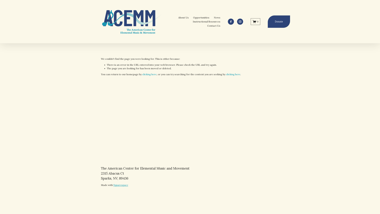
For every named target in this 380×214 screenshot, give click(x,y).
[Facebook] (231, 22)
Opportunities (201, 17)
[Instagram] (240, 22)
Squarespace (120, 185)
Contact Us (213, 25)
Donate (279, 21)
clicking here (149, 74)
